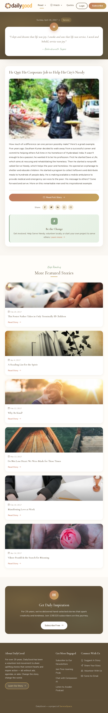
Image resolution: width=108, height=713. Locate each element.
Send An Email (91, 676)
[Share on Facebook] (45, 207)
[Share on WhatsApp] (64, 207)
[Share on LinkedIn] (57, 207)
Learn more (57, 237)
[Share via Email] (70, 207)
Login (82, 5)
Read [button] (41, 5)
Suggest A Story (92, 660)
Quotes (70, 5)
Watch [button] (56, 5)
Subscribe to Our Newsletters (64, 662)
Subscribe (97, 5)
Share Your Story (92, 665)
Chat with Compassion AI (66, 680)
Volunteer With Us (93, 670)
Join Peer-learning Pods (64, 671)
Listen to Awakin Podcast (64, 689)
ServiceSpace (66, 706)
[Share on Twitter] (51, 207)
